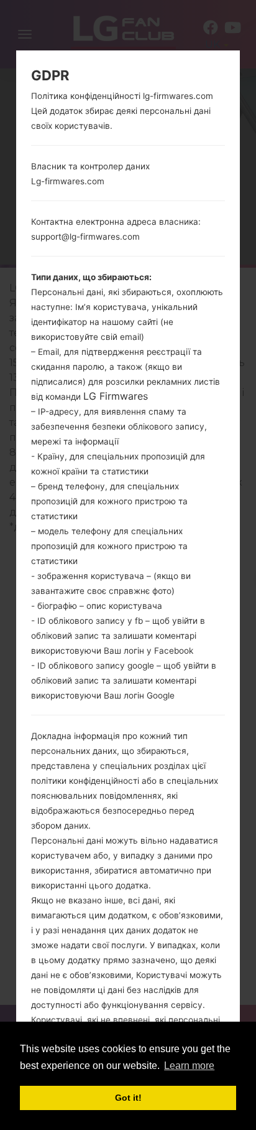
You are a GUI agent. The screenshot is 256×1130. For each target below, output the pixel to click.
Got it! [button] (128, 1098)
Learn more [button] (189, 1065)
